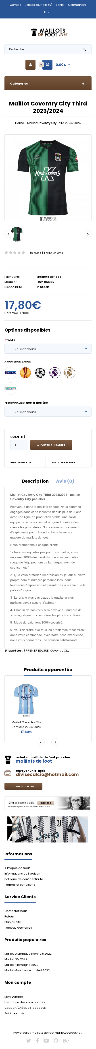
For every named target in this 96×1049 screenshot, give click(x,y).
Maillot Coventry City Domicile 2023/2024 (26, 724)
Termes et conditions (19, 885)
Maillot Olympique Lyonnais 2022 (28, 954)
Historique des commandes (24, 1002)
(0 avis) (35, 253)
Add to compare (63, 462)
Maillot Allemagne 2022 (21, 965)
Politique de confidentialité (23, 879)
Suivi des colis (14, 1013)
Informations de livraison (22, 873)
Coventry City (59, 650)
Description (35, 481)
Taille (10, 340)
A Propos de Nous (17, 868)
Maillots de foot (48, 277)
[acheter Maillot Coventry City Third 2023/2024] (48, 178)
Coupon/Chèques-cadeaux (25, 1008)
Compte (15, 5)
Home (19, 123)
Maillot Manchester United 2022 (27, 970)
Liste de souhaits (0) (38, 5)
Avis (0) (65, 481)
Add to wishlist (21, 462)
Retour (9, 916)
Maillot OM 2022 (15, 959)
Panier (60, 5)
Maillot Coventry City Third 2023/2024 (54, 123)
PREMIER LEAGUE (37, 650)
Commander (77, 5)
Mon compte (13, 996)
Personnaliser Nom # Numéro (26, 403)
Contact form (23, 786)
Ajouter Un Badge (17, 361)
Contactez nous (15, 911)
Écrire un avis (53, 253)
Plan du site (12, 922)
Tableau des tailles (18, 927)
